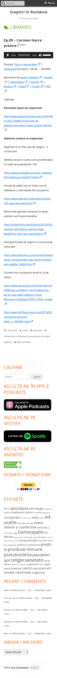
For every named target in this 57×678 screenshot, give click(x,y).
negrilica (8, 342)
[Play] (8, 55)
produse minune (25, 549)
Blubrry (10, 86)
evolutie (42, 527)
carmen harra (10, 336)
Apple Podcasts (31, 77)
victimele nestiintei (28, 570)
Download (10, 69)
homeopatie (31, 532)
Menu (51, 3)
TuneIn (38, 86)
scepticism (33, 564)
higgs (15, 533)
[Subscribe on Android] (12, 464)
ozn (5, 540)
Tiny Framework (19, 667)
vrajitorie (38, 573)
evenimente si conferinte (24, 525)
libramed (22, 336)
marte (20, 537)
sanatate (34, 560)
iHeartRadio (19, 82)
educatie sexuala (25, 523)
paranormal (13, 541)
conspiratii (12, 517)
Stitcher (36, 82)
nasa (34, 537)
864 (23, 44)
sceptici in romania (18, 564)
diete (35, 517)
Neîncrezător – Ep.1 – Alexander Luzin (31, 590)
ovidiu (25, 330)
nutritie (49, 537)
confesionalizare (42, 512)
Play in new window (27, 64)
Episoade (37, 330)
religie (17, 560)
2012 (7, 508)
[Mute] (40, 55)
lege (16, 537)
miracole (28, 537)
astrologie (36, 509)
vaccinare (39, 568)
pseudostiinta (18, 555)
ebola (41, 518)
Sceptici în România (28, 12)
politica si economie (28, 545)
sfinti (42, 564)
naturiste (41, 537)
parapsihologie (28, 540)
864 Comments (24, 342)
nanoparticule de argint (38, 336)
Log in (35, 667)
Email (24, 86)
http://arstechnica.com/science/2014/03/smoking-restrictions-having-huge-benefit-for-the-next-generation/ (28, 229)
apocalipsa (19, 508)
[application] (28, 55)
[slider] (47, 55)
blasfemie (17, 512)
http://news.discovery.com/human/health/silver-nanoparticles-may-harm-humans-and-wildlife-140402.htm (28, 259)
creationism (26, 518)
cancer (28, 512)
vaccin (27, 568)
